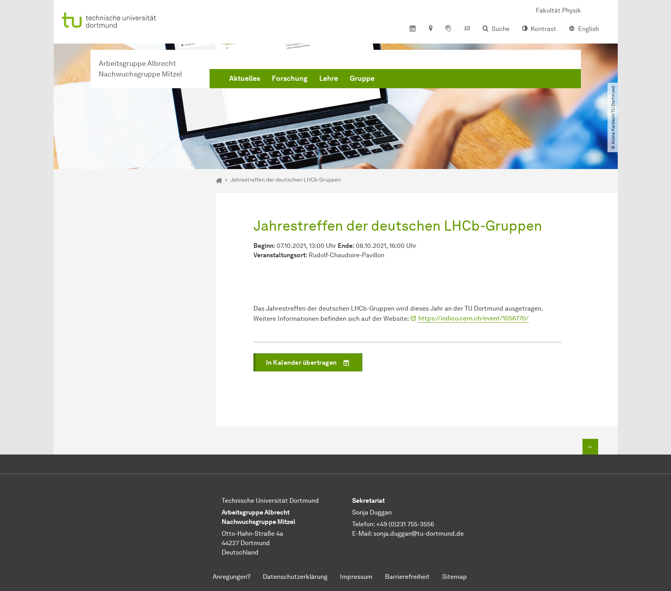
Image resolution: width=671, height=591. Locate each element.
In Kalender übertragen (301, 362)
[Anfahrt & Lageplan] (430, 29)
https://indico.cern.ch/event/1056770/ (473, 318)
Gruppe (362, 78)
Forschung (289, 78)
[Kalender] (412, 29)
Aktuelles (244, 78)
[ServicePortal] (448, 29)
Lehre (328, 78)
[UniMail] (467, 29)
